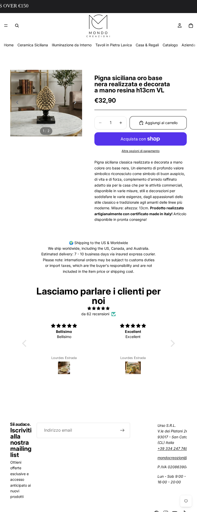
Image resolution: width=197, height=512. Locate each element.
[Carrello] (190, 25)
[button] (25, 343)
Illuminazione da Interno (72, 45)
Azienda (188, 45)
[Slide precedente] (16, 103)
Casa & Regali (147, 45)
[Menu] (6, 25)
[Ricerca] (17, 25)
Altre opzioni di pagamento (141, 151)
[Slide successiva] (76, 103)
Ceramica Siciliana (32, 45)
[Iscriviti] (122, 430)
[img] (98, 308)
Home (9, 45)
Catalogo (170, 45)
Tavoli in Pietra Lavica (113, 45)
